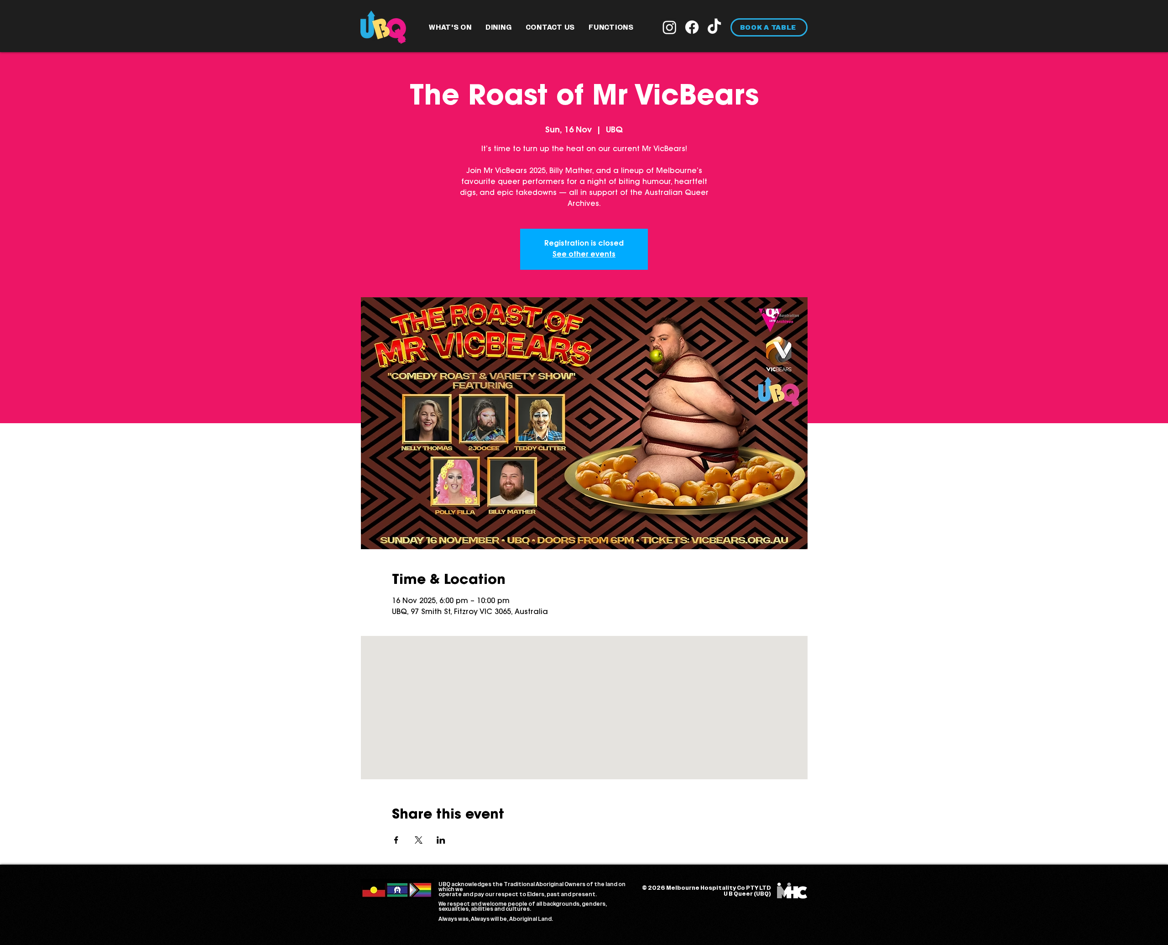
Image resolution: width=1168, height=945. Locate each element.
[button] (450, 27)
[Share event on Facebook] (396, 840)
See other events (584, 254)
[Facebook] (692, 27)
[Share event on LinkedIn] (441, 840)
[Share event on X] (418, 840)
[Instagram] (669, 27)
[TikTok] (714, 27)
